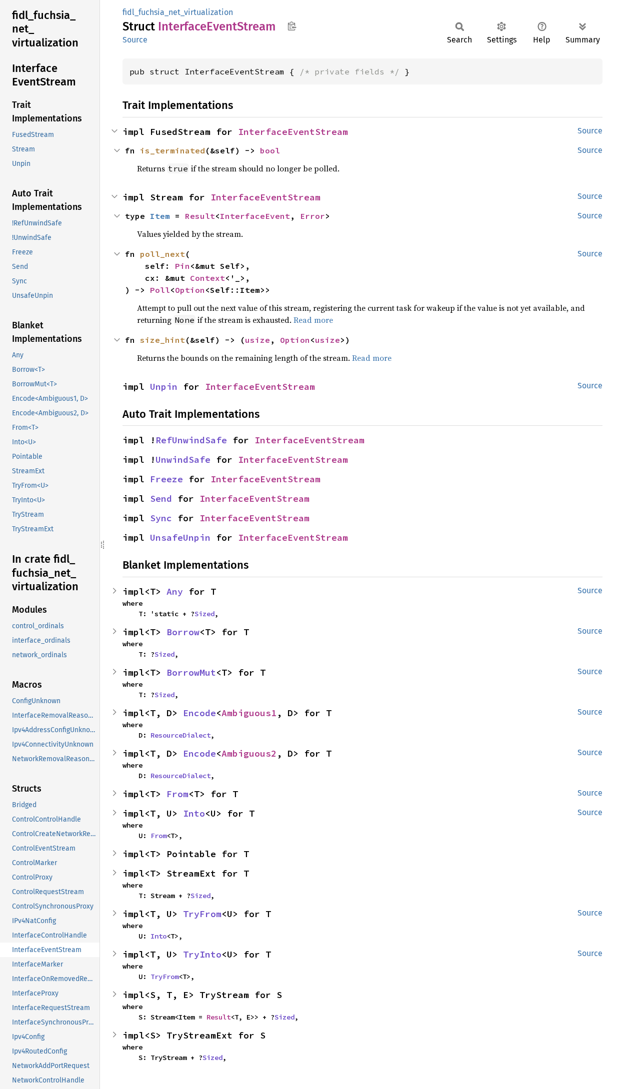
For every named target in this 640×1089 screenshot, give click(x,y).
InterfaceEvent (255, 216)
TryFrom (202, 914)
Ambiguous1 (249, 713)
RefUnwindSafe (191, 440)
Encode (199, 713)
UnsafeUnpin (180, 537)
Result (200, 216)
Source (135, 39)
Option (190, 290)
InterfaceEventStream (293, 131)
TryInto (202, 954)
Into (194, 813)
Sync (161, 518)
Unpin (164, 386)
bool (270, 150)
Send (161, 498)
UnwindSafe (183, 459)
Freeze (166, 479)
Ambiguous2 (249, 753)
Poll (160, 290)
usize (257, 340)
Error (312, 216)
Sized (204, 613)
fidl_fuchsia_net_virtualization (177, 12)
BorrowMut (191, 672)
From (177, 794)
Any (174, 591)
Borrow (183, 632)
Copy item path (292, 25)
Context (207, 278)
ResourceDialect (180, 735)
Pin (182, 266)
